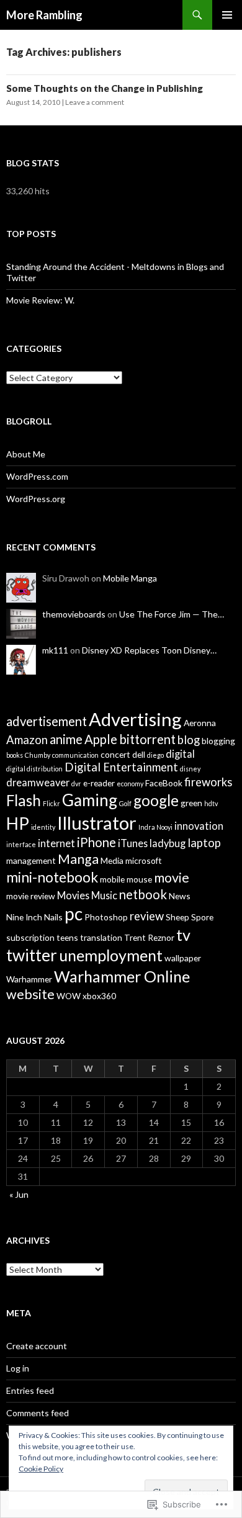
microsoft (143, 860)
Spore (202, 917)
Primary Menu (227, 15)
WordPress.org (35, 498)
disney (190, 769)
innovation (198, 826)
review (147, 916)
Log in (17, 1368)
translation (101, 937)
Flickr (51, 803)
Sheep (177, 917)
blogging (218, 740)
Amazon (27, 740)
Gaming (89, 800)
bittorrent (147, 739)
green (191, 802)
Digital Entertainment (121, 767)
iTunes (133, 843)
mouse (139, 879)
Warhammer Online (122, 976)
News (179, 896)
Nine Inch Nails (34, 917)
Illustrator (97, 822)
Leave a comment (94, 102)
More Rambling (44, 15)
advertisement (46, 721)
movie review (30, 896)
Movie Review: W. (40, 300)
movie (171, 877)
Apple (100, 739)
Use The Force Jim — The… (171, 614)
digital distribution (34, 769)
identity (43, 827)
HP (17, 823)
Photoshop (106, 917)
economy (130, 783)
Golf (125, 803)
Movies (73, 895)
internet (56, 843)
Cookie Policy (41, 1468)
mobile (112, 879)
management (31, 860)
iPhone (96, 842)
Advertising (135, 719)
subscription (30, 937)
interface (21, 844)
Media (112, 860)
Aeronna (200, 722)
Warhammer (29, 979)
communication (75, 755)
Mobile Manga (130, 578)
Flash (23, 800)
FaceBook (163, 783)
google (156, 800)
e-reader (99, 783)
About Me (25, 454)
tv (183, 934)
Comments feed (37, 1413)
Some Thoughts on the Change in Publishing (104, 88)
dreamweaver (37, 782)
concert (115, 754)
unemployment (111, 955)
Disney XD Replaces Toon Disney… (149, 650)
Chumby (37, 755)
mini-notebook (52, 877)
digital (180, 754)
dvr (76, 783)
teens (67, 937)
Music (104, 895)
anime (66, 739)
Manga (78, 859)
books (14, 755)
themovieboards (73, 614)
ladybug (168, 843)
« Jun (19, 1194)
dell (138, 754)
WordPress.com (37, 476)
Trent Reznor (149, 937)
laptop (204, 843)
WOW (68, 995)
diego (155, 755)
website (30, 994)
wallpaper (182, 958)
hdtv (211, 803)
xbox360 (99, 995)
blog (188, 740)
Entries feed (30, 1390)
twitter (31, 955)
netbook (143, 894)
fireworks (208, 782)
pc (74, 913)
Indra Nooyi (155, 827)
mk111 (55, 650)
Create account (36, 1346)
